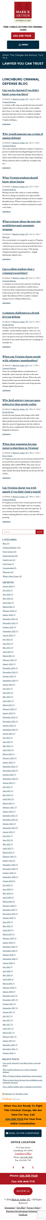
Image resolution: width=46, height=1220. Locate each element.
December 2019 (9, 910)
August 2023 (8, 733)
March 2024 (7, 705)
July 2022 (6, 787)
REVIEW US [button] (23, 1191)
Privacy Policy (33, 1207)
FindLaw (23, 1214)
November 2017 (9, 1000)
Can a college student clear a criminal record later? (22, 1086)
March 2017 (7, 1032)
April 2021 (7, 848)
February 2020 (8, 906)
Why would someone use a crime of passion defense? (20, 1070)
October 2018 (8, 955)
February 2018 (8, 987)
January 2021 (8, 860)
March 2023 (7, 754)
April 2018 (7, 979)
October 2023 (8, 725)
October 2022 (8, 774)
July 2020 (6, 885)
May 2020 (7, 893)
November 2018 (9, 951)
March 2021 (7, 852)
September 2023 (9, 729)
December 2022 (9, 766)
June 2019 (6, 922)
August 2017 (7, 1012)
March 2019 (7, 934)
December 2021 (9, 815)
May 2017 (6, 1024)
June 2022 (7, 791)
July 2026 (6, 590)
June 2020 (7, 889)
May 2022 (7, 795)
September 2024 (9, 680)
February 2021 (8, 856)
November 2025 (9, 623)
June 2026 (7, 594)
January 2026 (8, 615)
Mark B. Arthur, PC (20, 99)
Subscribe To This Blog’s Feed (16, 1094)
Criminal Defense (9, 102)
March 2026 (7, 607)
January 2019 (8, 942)
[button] (23, 45)
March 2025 (7, 656)
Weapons (6, 237)
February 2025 (8, 660)
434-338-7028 (22, 35)
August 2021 (7, 832)
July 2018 (6, 967)
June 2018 (6, 971)
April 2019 (7, 930)
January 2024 (8, 713)
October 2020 (8, 873)
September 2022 (9, 778)
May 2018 (6, 975)
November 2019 (9, 914)
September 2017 (9, 1008)
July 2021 (6, 836)
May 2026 (7, 598)
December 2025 (9, 619)
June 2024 (7, 693)
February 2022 (8, 807)
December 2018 (9, 946)
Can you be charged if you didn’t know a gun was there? (22, 1064)
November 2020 (9, 869)
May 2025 (7, 648)
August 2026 (8, 586)
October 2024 (8, 676)
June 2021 (6, 840)
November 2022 (9, 770)
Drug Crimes (7, 456)
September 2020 (9, 877)
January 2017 (8, 1041)
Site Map (21, 1207)
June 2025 (7, 643)
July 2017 (6, 1016)
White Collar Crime (10, 576)
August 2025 (8, 635)
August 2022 (8, 783)
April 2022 (7, 799)
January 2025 (8, 664)
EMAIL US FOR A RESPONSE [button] (24, 1133)
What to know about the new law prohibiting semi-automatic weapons (21, 225)
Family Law (7, 560)
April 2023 (7, 750)
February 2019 (8, 938)
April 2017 (7, 1028)
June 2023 (6, 742)
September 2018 (9, 959)
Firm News (7, 564)
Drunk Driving (8, 324)
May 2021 (6, 844)
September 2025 (9, 631)
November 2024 (9, 672)
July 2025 (6, 639)
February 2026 (8, 611)
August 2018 (7, 963)
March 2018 (7, 983)
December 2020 (9, 865)
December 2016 (9, 1045)
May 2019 (6, 926)
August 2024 (8, 684)
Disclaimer (10, 1207)
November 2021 (9, 819)
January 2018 (8, 991)
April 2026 (7, 602)
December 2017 (9, 996)
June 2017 (6, 1020)
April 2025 (7, 652)
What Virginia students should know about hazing (22, 1076)
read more (6, 124)
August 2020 (8, 881)
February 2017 (8, 1036)
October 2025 (8, 627)
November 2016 (9, 1049)
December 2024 (9, 668)
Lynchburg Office (23, 1153)
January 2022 (8, 811)
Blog (4, 543)
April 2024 (7, 701)
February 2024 (8, 709)
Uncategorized (8, 568)
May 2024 (7, 697)
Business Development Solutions (22, 1211)
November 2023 (9, 721)
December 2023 (9, 717)
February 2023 (8, 758)
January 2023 (8, 762)
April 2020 (7, 897)
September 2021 (9, 828)
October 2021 (8, 824)
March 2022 (7, 803)
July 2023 (6, 738)
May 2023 (6, 746)
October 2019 (8, 918)
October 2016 (8, 1053)
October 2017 (8, 1004)
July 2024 (6, 688)
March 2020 (7, 901)
